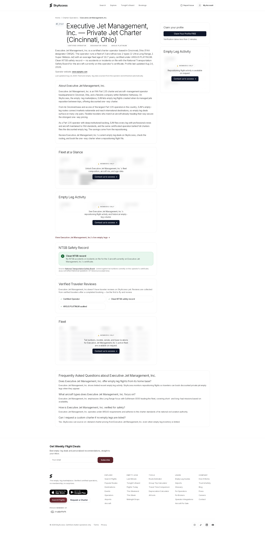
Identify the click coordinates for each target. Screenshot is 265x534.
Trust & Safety (205, 483)
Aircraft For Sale (182, 503)
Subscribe (105, 460)
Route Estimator (155, 479)
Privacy (104, 525)
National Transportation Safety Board (80, 269)
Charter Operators (70, 18)
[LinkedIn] (206, 524)
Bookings (142, 5)
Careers (202, 495)
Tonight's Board (127, 5)
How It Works (204, 479)
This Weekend (133, 491)
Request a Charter (79, 500)
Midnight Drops (133, 499)
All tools (152, 495)
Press (201, 491)
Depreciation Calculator (159, 491)
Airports (108, 499)
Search (103, 5)
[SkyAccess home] (58, 5)
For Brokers (180, 495)
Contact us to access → (106, 177)
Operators (109, 495)
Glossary (179, 487)
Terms (96, 525)
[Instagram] (194, 524)
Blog (200, 487)
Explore (113, 5)
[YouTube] (212, 524)
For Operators (181, 491)
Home (57, 18)
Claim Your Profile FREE (185, 33)
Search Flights (58, 500)
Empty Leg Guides (182, 479)
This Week (131, 495)
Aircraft (108, 503)
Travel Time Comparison (159, 487)
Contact (202, 499)
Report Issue (188, 5)
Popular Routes (111, 483)
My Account (208, 5)
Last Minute (131, 479)
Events (107, 491)
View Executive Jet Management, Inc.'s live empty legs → (82, 237)
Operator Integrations (184, 499)
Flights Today (132, 487)
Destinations (110, 487)
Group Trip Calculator (158, 483)
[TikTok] (200, 524)
